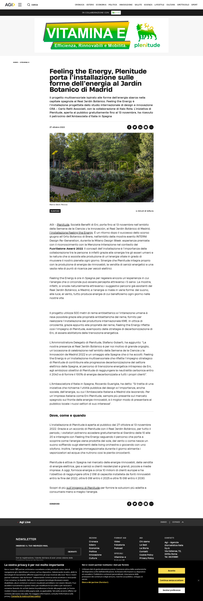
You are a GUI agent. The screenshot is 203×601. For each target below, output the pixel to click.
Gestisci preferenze (171, 590)
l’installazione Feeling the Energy (71, 232)
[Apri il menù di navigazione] (20, 4)
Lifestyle (159, 5)
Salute (138, 5)
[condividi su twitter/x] (135, 127)
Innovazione (126, 5)
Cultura (171, 5)
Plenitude (63, 224)
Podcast (118, 548)
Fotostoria (119, 545)
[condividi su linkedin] (140, 127)
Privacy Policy (146, 558)
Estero (90, 5)
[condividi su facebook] (129, 127)
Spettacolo (183, 5)
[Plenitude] (116, 13)
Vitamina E (24, 62)
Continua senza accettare (171, 580)
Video (117, 541)
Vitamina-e (120, 557)
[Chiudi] (199, 580)
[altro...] (151, 127)
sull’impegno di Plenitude (83, 487)
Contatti (143, 551)
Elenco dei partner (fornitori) (95, 582)
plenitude (55, 211)
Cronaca (79, 5)
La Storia (144, 548)
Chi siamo (144, 541)
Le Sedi (143, 545)
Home (15, 62)
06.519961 (173, 557)
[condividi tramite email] (146, 127)
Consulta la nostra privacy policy (25, 596)
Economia (101, 5)
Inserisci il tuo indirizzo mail (32, 546)
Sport (194, 5)
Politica (113, 5)
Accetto (171, 570)
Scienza (148, 5)
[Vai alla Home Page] (9, 4)
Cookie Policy (146, 555)
